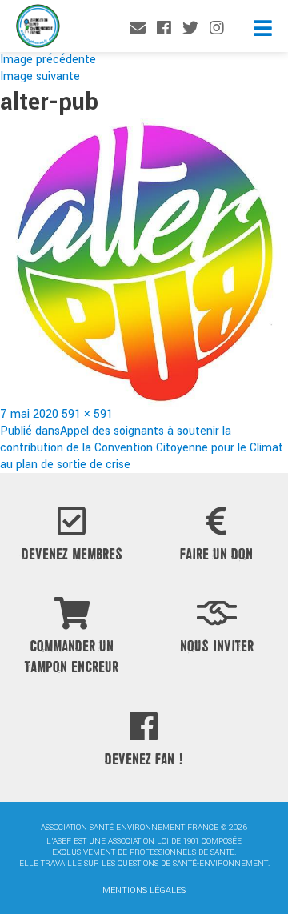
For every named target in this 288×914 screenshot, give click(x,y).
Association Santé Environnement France (38, 30)
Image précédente (48, 59)
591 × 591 (87, 414)
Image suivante (40, 76)
